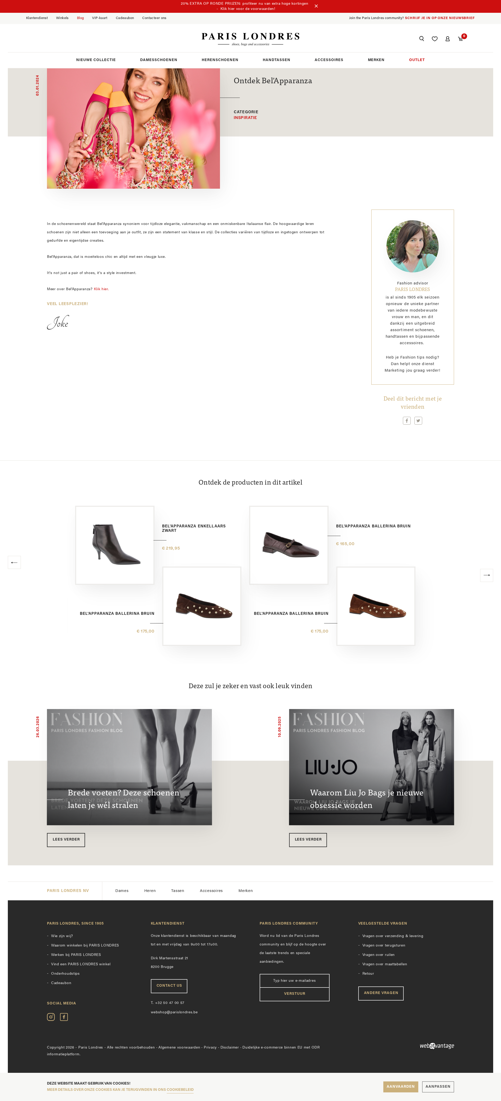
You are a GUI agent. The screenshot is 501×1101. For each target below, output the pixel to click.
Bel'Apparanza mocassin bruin (199, 526)
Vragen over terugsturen (383, 946)
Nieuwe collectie (96, 60)
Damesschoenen (158, 60)
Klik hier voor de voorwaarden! (247, 9)
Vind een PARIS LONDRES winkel (80, 964)
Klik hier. (102, 289)
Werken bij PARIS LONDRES (76, 955)
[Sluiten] (316, 6)
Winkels (62, 18)
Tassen (177, 891)
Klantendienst (37, 18)
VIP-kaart (100, 18)
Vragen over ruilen (378, 955)
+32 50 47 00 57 (168, 1003)
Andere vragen (381, 993)
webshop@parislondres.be (174, 1012)
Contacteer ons (154, 18)
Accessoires (329, 60)
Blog (80, 18)
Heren (150, 891)
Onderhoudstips (65, 974)
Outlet (417, 60)
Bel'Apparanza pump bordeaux (118, 614)
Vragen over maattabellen (384, 964)
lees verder (66, 840)
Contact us (169, 986)
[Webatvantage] (406, 1046)
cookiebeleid (180, 1090)
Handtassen (276, 60)
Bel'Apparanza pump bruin (297, 614)
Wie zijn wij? (62, 936)
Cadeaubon (125, 18)
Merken (376, 60)
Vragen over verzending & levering (393, 936)
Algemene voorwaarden (179, 1048)
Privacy (210, 1048)
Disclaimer (229, 1048)
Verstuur (294, 994)
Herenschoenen (220, 60)
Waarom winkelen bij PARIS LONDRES (85, 946)
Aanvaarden (401, 1087)
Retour (368, 974)
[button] (421, 39)
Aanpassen (438, 1087)
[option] (250, 585)
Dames (122, 891)
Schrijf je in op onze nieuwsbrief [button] (440, 18)
